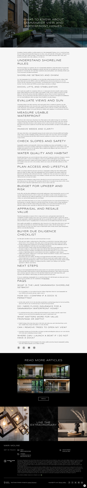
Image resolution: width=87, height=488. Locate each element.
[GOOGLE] (79, 482)
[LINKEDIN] (75, 482)
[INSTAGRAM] (72, 482)
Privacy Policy (62, 482)
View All (43, 398)
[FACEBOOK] (69, 482)
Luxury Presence (32, 482)
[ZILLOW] (82, 482)
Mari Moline (46, 278)
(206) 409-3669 (66, 451)
